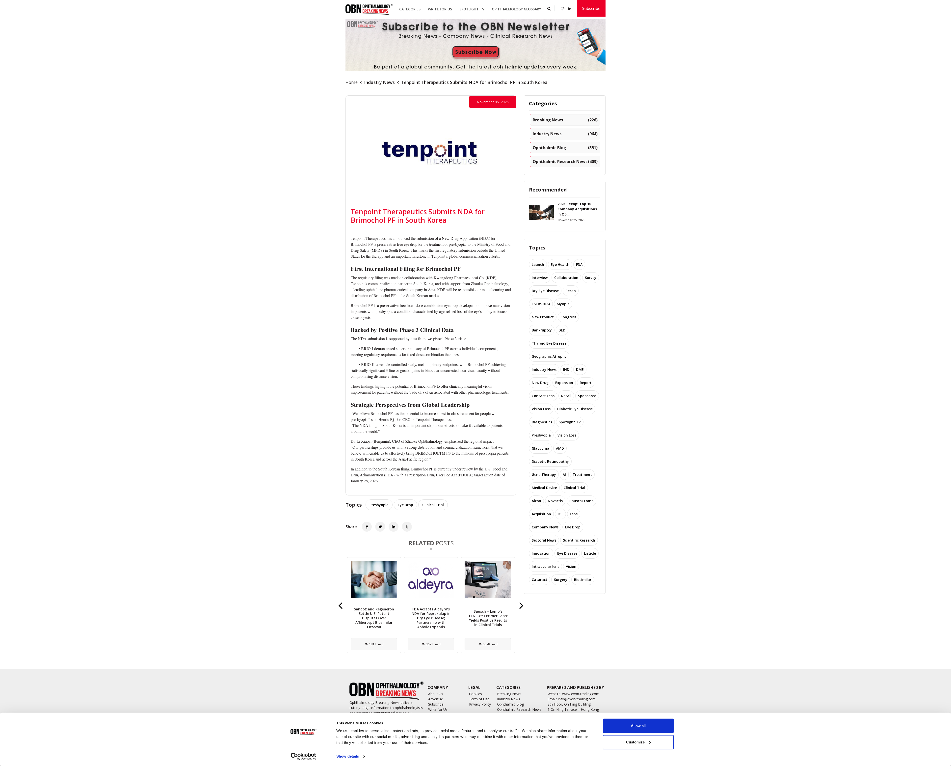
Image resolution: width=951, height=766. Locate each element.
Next (521, 605)
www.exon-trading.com (580, 693)
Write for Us (440, 9)
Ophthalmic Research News (565, 161)
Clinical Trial (433, 504)
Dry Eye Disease (545, 290)
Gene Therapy (544, 474)
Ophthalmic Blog (565, 147)
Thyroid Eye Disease (549, 343)
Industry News (379, 82)
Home (351, 82)
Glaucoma (540, 448)
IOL (560, 514)
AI (564, 474)
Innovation (541, 553)
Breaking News (565, 120)
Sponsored (587, 395)
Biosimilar (582, 579)
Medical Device (544, 487)
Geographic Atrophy (549, 356)
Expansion (564, 382)
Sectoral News (544, 540)
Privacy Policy (480, 704)
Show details (347, 756)
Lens (574, 514)
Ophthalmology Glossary (516, 9)
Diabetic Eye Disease (575, 409)
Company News (545, 527)
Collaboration (566, 277)
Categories (410, 9)
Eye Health (560, 264)
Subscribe (591, 8)
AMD (560, 448)
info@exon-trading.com (577, 699)
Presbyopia (379, 504)
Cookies (475, 693)
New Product (543, 317)
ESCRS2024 (541, 303)
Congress (568, 317)
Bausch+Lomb (581, 500)
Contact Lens (543, 395)
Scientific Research (579, 540)
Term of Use (479, 699)
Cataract (539, 579)
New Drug (540, 382)
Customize (635, 742)
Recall (566, 395)
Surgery (560, 579)
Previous (340, 605)
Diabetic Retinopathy (550, 461)
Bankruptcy (542, 330)
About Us (435, 693)
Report (586, 382)
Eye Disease (567, 553)
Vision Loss (541, 409)
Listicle (590, 553)
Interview (540, 277)
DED (561, 330)
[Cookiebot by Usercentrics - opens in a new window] (303, 756)
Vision (571, 566)
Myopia (563, 303)
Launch (538, 264)
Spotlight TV (471, 9)
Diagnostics (542, 422)
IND (566, 369)
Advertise (435, 699)
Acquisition (541, 514)
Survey (590, 277)
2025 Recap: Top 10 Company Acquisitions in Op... (577, 209)
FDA (579, 264)
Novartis (555, 500)
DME (580, 369)
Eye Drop (405, 504)
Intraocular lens (545, 566)
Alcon (536, 500)
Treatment (582, 474)
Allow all (638, 726)
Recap (570, 290)
